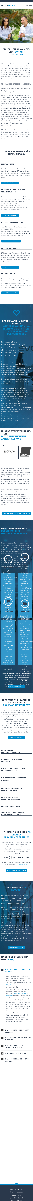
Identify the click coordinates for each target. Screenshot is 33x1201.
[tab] (16, 971)
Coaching (9, 995)
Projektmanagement (21, 993)
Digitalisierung (11, 985)
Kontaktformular (22, 865)
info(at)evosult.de (16, 1192)
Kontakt (26, 5)
